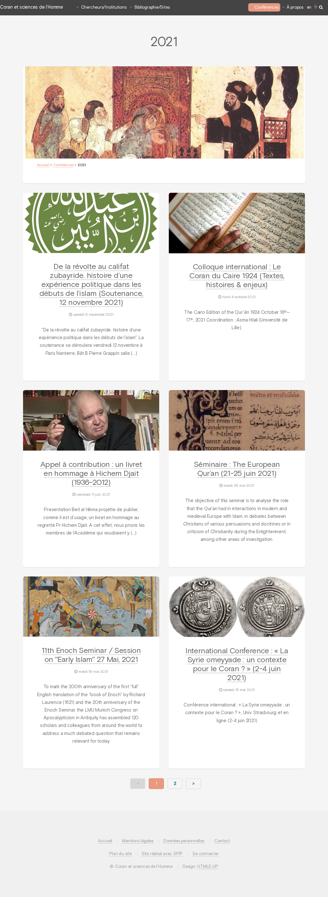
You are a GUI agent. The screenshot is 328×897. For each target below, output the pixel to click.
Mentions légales (137, 841)
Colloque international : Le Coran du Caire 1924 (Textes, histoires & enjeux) (236, 276)
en (309, 7)
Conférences (266, 7)
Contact (222, 841)
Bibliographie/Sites (152, 7)
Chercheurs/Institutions (104, 7)
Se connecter (205, 854)
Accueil (43, 165)
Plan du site (120, 854)
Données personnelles (183, 841)
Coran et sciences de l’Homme (31, 7)
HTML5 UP (207, 867)
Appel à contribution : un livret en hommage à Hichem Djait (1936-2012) (91, 473)
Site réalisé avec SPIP (162, 854)
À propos (295, 7)
